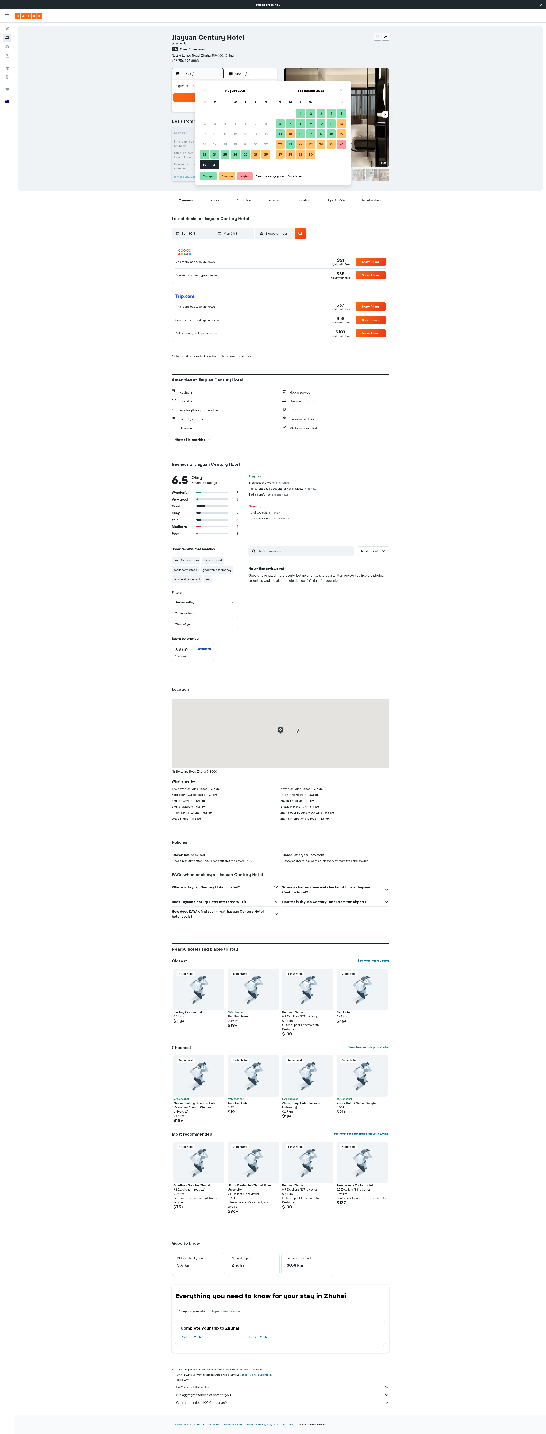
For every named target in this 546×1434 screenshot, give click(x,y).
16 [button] (204, 144)
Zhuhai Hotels (285, 1424)
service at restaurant (186, 579)
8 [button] (266, 124)
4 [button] (225, 124)
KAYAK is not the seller (192, 1387)
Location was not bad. (269, 518)
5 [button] (235, 124)
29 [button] (266, 154)
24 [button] (215, 154)
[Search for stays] (7, 38)
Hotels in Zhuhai (258, 1337)
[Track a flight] (7, 77)
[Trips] (7, 89)
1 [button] (266, 113)
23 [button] (204, 154)
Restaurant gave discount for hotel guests (282, 489)
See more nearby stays (373, 960)
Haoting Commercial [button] (187, 1012)
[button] (541, 4)
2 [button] (205, 124)
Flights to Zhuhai (192, 1337)
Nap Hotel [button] (344, 1012)
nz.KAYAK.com (180, 1424)
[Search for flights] (7, 29)
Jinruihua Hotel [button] (238, 1016)
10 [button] (215, 134)
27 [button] (245, 154)
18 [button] (225, 144)
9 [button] (205, 134)
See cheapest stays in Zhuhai (368, 1047)
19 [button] (235, 144)
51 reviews (197, 49)
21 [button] (255, 144)
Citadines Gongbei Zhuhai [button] (191, 1185)
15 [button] (266, 134)
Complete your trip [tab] (192, 1311)
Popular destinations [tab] (226, 1311)
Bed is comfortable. (268, 494)
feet (208, 579)
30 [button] (204, 164)
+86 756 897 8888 (185, 60)
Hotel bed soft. (264, 512)
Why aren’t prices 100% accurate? (201, 1402)
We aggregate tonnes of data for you (203, 1395)
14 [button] (255, 134)
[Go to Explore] (7, 68)
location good (213, 560)
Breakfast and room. (268, 483)
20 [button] (245, 144)
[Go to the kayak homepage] (28, 16)
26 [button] (235, 154)
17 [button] (214, 144)
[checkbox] (193, 652)
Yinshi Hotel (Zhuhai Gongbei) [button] (358, 1103)
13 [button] (245, 134)
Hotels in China (233, 1424)
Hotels (197, 1424)
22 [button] (266, 144)
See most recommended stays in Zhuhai (361, 1134)
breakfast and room (186, 560)
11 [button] (225, 134)
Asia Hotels (212, 1424)
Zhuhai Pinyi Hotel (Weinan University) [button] (301, 1105)
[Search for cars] (7, 47)
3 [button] (215, 124)
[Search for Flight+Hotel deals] (7, 56)
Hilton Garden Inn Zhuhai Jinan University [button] (249, 1187)
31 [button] (214, 164)
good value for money (217, 570)
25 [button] (225, 154)
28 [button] (256, 154)
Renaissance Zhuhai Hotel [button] (355, 1185)
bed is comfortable (185, 570)
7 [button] (256, 124)
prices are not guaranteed (256, 1374)
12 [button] (235, 134)
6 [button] (246, 124)
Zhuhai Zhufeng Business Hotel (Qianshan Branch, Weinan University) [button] (194, 1107)
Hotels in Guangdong (259, 1424)
